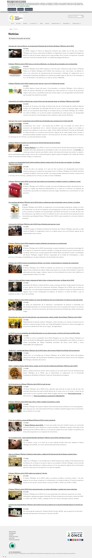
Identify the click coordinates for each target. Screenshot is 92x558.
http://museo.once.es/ (74, 393)
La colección (33, 23)
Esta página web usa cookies (16, 1)
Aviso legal (11, 538)
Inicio (12, 23)
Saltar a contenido (13, 12)
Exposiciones (76, 23)
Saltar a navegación (23, 12)
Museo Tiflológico (30, 147)
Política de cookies (24, 6)
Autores (47, 23)
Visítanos (25, 23)
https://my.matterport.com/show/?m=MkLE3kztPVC (49, 396)
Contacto (11, 534)
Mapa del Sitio (12, 531)
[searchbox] (74, 16)
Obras (41, 23)
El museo (18, 23)
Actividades (66, 23)
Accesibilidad (12, 533)
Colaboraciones (55, 23)
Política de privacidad (14, 539)
